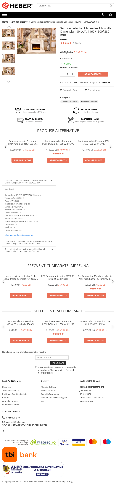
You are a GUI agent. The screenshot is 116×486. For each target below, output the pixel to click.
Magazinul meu (11, 380)
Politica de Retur (48, 390)
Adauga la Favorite (71, 90)
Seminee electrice (69, 101)
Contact (5, 397)
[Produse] (5, 15)
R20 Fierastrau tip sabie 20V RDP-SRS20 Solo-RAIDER (58, 277)
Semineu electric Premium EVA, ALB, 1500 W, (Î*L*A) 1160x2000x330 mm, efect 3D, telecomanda (94, 142)
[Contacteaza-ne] (103, 15)
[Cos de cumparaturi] (110, 15)
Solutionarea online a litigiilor (54, 397)
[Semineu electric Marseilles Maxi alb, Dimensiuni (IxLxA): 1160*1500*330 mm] (36, 41)
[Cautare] (111, 5)
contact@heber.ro (15, 421)
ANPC (43, 401)
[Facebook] (3, 431)
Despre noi (7, 387)
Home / (6, 21)
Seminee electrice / (21, 21)
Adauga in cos (93, 74)
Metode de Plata (48, 387)
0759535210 (13, 417)
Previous (8, 27)
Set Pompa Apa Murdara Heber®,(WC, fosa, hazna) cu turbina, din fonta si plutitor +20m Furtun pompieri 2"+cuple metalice (95, 277)
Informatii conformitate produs (19, 235)
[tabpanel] (36, 41)
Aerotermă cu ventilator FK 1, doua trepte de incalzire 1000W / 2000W (20, 277)
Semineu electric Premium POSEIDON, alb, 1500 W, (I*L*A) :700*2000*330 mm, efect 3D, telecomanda (58, 142)
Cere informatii (94, 90)
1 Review (77, 43)
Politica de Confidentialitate (14, 394)
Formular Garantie (10, 404)
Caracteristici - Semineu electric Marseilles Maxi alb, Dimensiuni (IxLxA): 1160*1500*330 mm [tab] (27, 242)
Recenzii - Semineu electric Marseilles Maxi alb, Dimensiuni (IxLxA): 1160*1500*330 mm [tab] (25, 250)
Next (8, 81)
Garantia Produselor (50, 394)
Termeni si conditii (10, 390)
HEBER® (64, 39)
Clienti (45, 380)
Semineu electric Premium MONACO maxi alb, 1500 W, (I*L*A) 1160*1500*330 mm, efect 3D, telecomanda (22, 142)
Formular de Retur (10, 401)
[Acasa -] (17, 5)
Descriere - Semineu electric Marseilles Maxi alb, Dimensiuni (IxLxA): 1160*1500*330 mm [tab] (26, 181)
